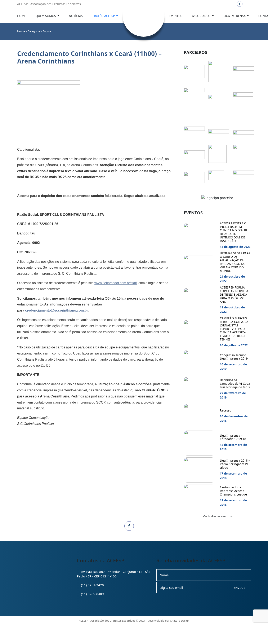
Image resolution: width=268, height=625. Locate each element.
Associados (201, 16)
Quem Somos (46, 16)
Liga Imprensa (234, 16)
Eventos (175, 16)
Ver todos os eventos (217, 516)
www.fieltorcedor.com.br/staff (115, 283)
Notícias (76, 16)
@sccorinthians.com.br (56, 310)
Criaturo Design (179, 620)
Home (21, 16)
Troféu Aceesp (104, 16)
